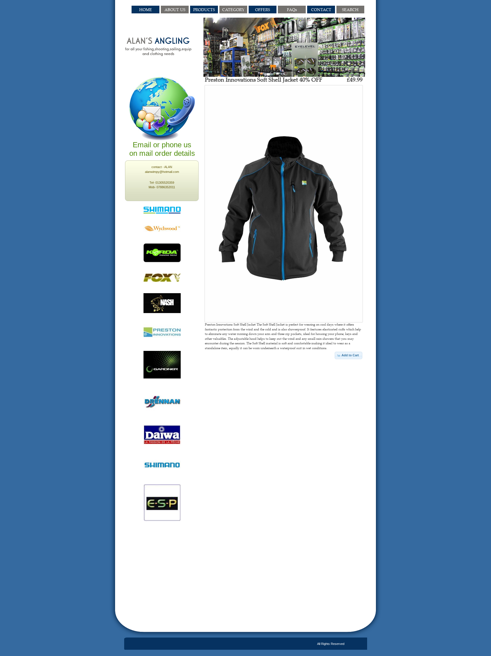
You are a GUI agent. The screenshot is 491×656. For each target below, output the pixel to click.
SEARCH (350, 9)
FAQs (292, 9)
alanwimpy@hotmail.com (162, 171)
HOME (145, 9)
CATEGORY (233, 9)
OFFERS (262, 9)
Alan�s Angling (158, 46)
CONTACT (321, 9)
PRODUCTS (204, 9)
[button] (348, 355)
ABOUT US (175, 9)
